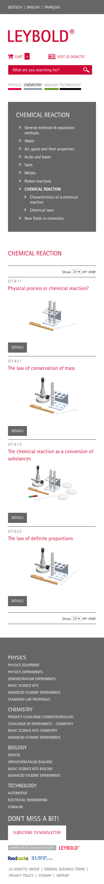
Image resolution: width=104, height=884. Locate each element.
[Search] (86, 70)
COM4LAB (15, 807)
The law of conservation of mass (41, 368)
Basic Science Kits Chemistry (32, 730)
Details (17, 347)
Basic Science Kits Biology (30, 769)
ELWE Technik (42, 858)
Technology (22, 785)
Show (66, 272)
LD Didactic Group (24, 869)
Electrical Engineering (27, 800)
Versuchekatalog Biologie (30, 762)
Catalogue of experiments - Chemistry (40, 724)
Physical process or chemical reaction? (48, 288)
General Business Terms (64, 869)
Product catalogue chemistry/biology (41, 717)
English (33, 7)
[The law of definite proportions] (52, 565)
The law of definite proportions (40, 538)
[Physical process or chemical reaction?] (52, 313)
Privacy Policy (21, 875)
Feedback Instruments (18, 858)
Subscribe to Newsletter (37, 832)
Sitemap (44, 875)
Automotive (17, 793)
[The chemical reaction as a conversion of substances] (52, 483)
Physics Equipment (24, 665)
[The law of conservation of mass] (52, 395)
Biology (17, 747)
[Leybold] (41, 17)
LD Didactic (32, 847)
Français (52, 7)
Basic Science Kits (23, 685)
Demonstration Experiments (32, 679)
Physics (17, 657)
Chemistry (20, 709)
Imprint (62, 875)
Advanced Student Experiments (34, 692)
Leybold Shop (69, 847)
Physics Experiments (25, 672)
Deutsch (15, 7)
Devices (14, 755)
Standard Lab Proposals (29, 699)
